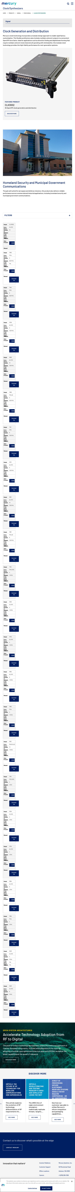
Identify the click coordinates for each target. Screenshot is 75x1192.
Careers (41, 1175)
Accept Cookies (46, 1188)
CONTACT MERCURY (12, 1147)
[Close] (72, 1181)
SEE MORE (11, 1117)
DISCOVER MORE (12, 113)
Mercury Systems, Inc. (65, 1163)
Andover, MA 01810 (64, 1171)
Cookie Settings (32, 1188)
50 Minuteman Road (65, 1167)
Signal (19, 13)
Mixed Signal (27, 13)
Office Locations (44, 1171)
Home (4, 13)
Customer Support (44, 1167)
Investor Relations (44, 1163)
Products (11, 13)
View (12, 243)
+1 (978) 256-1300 (64, 1175)
